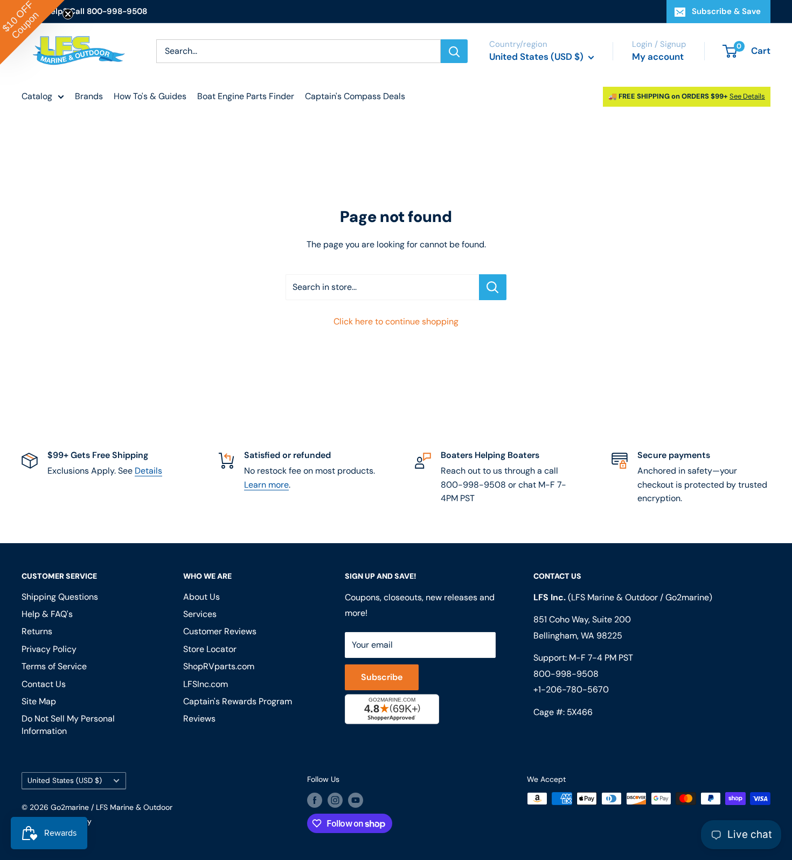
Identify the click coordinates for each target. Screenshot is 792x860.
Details (148, 470)
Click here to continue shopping (396, 321)
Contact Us (44, 684)
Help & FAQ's (47, 614)
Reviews (199, 718)
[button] (32, 32)
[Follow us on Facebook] (314, 799)
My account (658, 57)
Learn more (266, 484)
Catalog (37, 96)
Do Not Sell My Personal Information (68, 724)
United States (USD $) (64, 780)
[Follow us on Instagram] (335, 799)
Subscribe (381, 677)
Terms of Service (54, 666)
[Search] (454, 51)
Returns (37, 631)
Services (200, 614)
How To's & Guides (150, 96)
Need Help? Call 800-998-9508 (84, 11)
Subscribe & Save (726, 11)
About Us (201, 596)
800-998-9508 (566, 673)
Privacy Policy (49, 649)
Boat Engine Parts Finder (245, 96)
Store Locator (210, 649)
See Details (747, 96)
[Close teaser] (67, 14)
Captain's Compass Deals (355, 96)
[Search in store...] (492, 287)
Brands (89, 96)
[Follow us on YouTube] (355, 799)
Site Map (39, 701)
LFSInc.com (205, 684)
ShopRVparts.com (218, 666)
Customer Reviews (219, 631)
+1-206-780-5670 (571, 689)
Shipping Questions (60, 596)
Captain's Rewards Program (237, 701)
